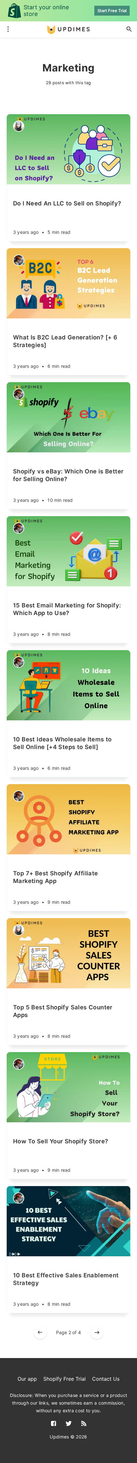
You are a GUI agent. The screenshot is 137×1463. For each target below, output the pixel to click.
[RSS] (83, 1424)
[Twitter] (69, 1424)
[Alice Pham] (18, 126)
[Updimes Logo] (68, 29)
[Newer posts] (40, 1332)
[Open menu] (8, 29)
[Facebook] (53, 1424)
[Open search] (129, 29)
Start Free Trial (111, 10)
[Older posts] (96, 1332)
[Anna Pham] (18, 260)
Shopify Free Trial (64, 1379)
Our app (27, 1379)
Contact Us (105, 1379)
